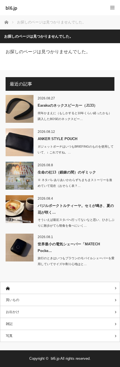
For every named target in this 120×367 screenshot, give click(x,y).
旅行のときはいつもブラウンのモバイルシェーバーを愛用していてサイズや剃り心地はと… (76, 261)
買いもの (12, 300)
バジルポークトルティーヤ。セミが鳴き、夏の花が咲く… (76, 209)
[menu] (112, 7)
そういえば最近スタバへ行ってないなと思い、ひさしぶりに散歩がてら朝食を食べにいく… (76, 222)
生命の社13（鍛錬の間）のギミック (67, 172)
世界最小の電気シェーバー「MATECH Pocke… (69, 247)
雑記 (9, 324)
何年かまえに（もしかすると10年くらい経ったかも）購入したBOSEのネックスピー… (75, 116)
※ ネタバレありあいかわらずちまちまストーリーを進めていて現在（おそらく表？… (75, 182)
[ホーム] (60, 288)
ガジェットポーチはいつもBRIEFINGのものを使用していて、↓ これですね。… (76, 149)
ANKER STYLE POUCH (57, 139)
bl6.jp (11, 8)
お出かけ (12, 312)
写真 (9, 336)
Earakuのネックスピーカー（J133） (67, 105)
